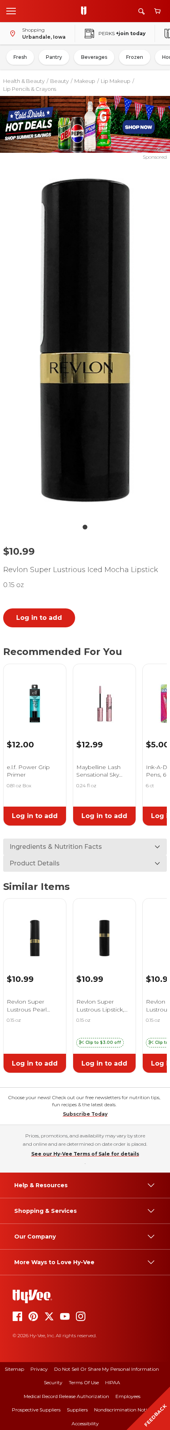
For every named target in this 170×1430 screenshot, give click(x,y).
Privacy (39, 1369)
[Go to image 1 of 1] (85, 527)
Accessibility (85, 1423)
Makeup (84, 81)
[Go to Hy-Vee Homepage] (86, 11)
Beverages (94, 57)
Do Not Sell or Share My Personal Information (106, 1369)
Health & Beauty (24, 81)
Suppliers (77, 1410)
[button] (100, 1042)
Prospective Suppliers (36, 1410)
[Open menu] (11, 10)
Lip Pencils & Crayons (29, 89)
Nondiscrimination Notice (123, 1410)
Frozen (134, 57)
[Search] (141, 11)
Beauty (59, 81)
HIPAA (112, 1382)
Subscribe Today (85, 1114)
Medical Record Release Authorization (66, 1396)
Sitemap (14, 1369)
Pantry (54, 57)
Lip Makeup (115, 81)
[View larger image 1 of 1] (85, 340)
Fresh (20, 57)
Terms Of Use (84, 1382)
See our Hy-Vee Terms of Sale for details (85, 1154)
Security (53, 1382)
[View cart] (157, 11)
